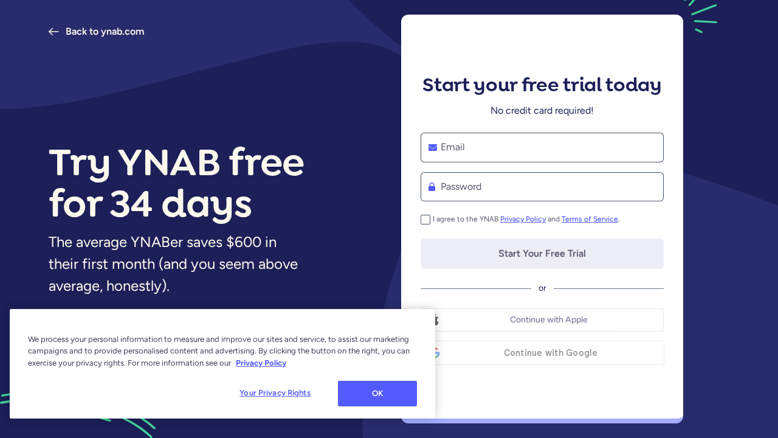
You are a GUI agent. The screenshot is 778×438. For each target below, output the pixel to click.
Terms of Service (590, 219)
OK (377, 393)
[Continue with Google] (542, 352)
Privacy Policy (523, 219)
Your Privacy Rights (274, 392)
